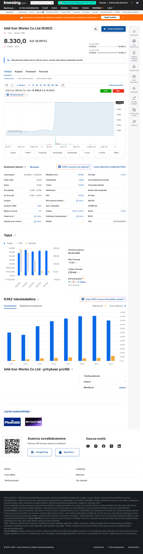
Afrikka (117, 12)
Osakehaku (22, 12)
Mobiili (7, 469)
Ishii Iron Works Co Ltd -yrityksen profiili (36, 369)
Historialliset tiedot (25, 78)
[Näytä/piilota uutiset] (63, 85)
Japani (122, 387)
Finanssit (31, 71)
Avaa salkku (9, 474)
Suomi (31, 12)
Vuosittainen (10, 306)
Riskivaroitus (133, 547)
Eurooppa (86, 12)
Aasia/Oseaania (106, 12)
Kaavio (18, 71)
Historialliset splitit (44, 78)
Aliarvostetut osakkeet (130, 12)
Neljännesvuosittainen (31, 306)
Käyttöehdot (99, 547)
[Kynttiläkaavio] (6, 85)
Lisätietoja (80, 469)
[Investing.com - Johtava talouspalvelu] (15, 3)
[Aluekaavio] (12, 85)
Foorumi (43, 71)
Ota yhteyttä (81, 480)
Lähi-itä (95, 12)
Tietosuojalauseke (116, 547)
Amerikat (76, 12)
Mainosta (80, 474)
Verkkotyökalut (11, 480)
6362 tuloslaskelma (19, 299)
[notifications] (132, 2)
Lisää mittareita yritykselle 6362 (110, 167)
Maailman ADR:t (53, 12)
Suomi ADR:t (66, 12)
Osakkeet (10, 12)
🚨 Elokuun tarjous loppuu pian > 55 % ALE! (77, 3)
